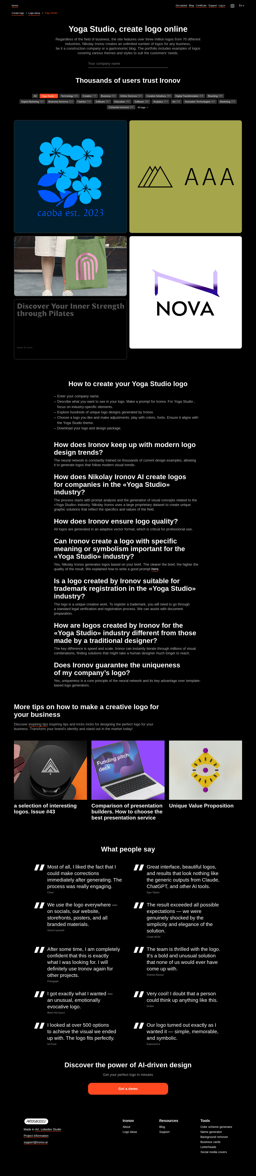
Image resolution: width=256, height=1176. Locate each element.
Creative (87, 96)
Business (106, 96)
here (154, 569)
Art (173, 101)
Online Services (128, 96)
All (35, 96)
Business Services (58, 101)
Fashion (81, 101)
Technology (67, 96)
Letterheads (208, 1147)
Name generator (211, 1131)
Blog (162, 1126)
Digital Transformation (187, 96)
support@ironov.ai (36, 1142)
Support (164, 1131)
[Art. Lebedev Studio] (42, 1121)
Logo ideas (130, 1131)
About (126, 1126)
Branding (213, 96)
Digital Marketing (30, 101)
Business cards (210, 1142)
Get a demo (128, 1089)
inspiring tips (38, 724)
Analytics (158, 101)
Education (119, 101)
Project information (36, 1135)
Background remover (214, 1137)
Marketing (225, 101)
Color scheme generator (216, 1126)
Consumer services (119, 107)
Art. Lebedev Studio (48, 1129)
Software (100, 101)
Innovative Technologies (197, 101)
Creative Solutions (156, 96)
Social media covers (213, 1152)
